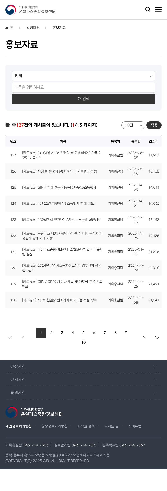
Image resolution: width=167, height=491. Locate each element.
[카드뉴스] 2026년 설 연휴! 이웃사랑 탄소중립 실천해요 (61, 220)
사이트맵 (134, 426)
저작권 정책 (86, 426)
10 (83, 342)
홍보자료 (59, 28)
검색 (85, 99)
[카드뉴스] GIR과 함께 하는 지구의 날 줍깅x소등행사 (59, 187)
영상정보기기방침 (54, 426)
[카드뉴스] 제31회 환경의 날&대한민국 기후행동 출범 (59, 171)
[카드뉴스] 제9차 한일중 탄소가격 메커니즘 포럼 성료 (59, 300)
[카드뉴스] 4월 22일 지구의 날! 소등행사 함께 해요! (58, 204)
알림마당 (33, 28)
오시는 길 (111, 426)
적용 (153, 125)
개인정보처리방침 (18, 426)
